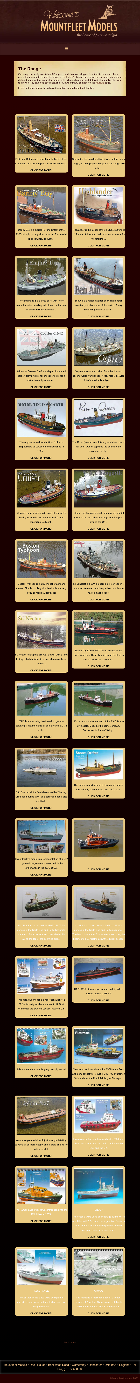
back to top (70, 1342)
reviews (100, 82)
